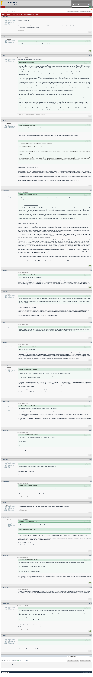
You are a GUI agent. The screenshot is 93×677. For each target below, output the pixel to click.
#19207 (90, 291)
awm (4, 502)
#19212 (90, 430)
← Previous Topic (77, 658)
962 (20, 11)
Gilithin (5, 270)
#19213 (90, 459)
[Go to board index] (9, 3)
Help (90, 4)
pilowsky (5, 16)
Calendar (12, 6)
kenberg (5, 120)
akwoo (5, 291)
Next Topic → (89, 658)
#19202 (90, 36)
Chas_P (5, 635)
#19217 (90, 555)
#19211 (90, 401)
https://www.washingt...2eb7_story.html (30, 167)
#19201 (90, 16)
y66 (4, 36)
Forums (2, 6)
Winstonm (6, 190)
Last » (27, 11)
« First (9, 11)
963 (22, 11)
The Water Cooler (83, 658)
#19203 (90, 55)
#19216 (90, 517)
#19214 (90, 481)
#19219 (90, 603)
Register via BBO (76, 4)
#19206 (90, 270)
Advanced (92, 7)
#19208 (90, 322)
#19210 (90, 365)
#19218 (90, 587)
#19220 (90, 635)
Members (7, 6)
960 (16, 11)
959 (13, 11)
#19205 (90, 190)
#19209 (90, 342)
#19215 (90, 502)
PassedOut (6, 401)
